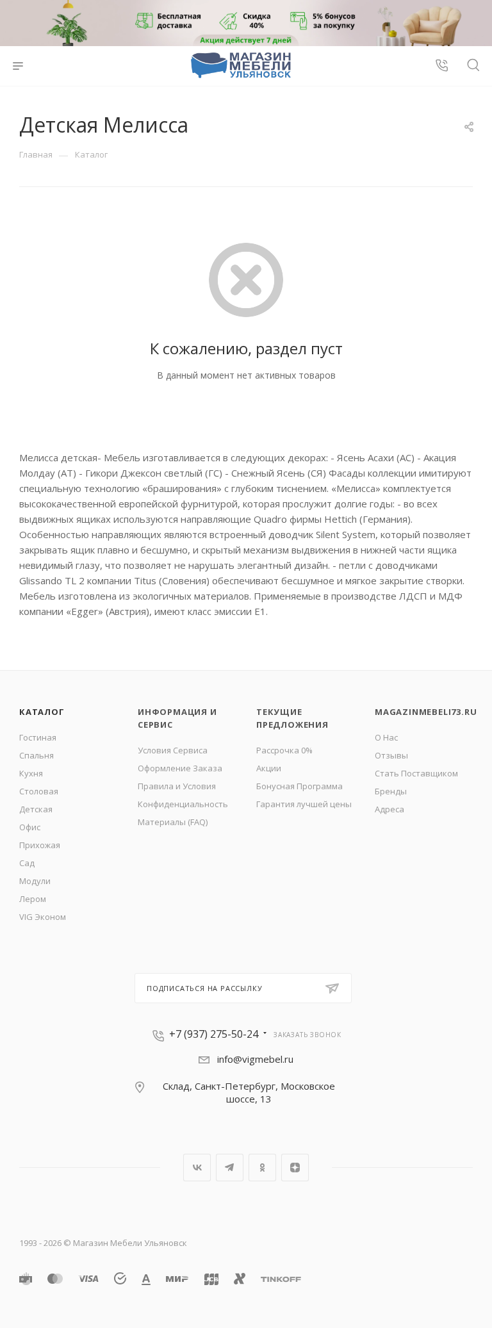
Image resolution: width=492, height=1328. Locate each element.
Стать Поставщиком (416, 773)
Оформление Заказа (180, 768)
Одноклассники (262, 1167)
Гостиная (37, 737)
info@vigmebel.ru (255, 1059)
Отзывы (391, 755)
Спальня (36, 755)
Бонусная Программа (299, 786)
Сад (27, 863)
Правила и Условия (177, 786)
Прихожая (39, 845)
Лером (32, 899)
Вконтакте (197, 1167)
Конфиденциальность (183, 804)
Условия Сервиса (173, 750)
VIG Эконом (42, 916)
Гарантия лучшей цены (304, 804)
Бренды (391, 791)
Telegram (229, 1167)
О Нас (386, 737)
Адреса (389, 809)
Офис (29, 827)
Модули (35, 881)
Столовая (38, 791)
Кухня (31, 773)
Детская (36, 809)
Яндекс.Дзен (295, 1167)
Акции (268, 768)
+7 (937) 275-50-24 (213, 1034)
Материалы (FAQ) (173, 822)
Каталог (42, 711)
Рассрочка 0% (284, 750)
